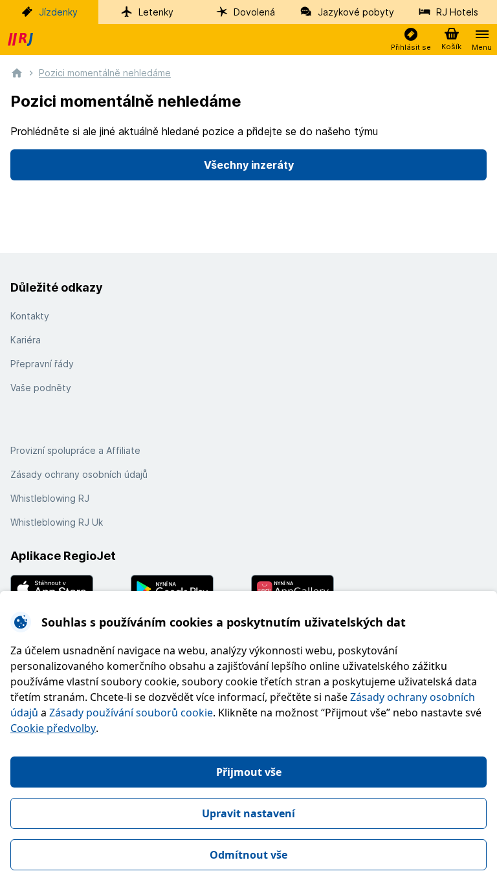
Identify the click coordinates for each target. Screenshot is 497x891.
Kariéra (25, 339)
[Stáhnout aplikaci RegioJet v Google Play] (188, 589)
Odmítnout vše (248, 855)
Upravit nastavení (248, 813)
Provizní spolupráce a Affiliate (75, 450)
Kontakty (29, 315)
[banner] (22, 39)
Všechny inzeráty (249, 164)
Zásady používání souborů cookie (131, 712)
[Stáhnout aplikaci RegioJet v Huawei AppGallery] (308, 589)
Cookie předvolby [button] (53, 728)
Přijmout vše (249, 772)
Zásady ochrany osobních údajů (79, 474)
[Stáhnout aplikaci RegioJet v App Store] (68, 589)
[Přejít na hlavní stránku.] (16, 72)
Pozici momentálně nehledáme (105, 72)
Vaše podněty (40, 387)
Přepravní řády (42, 363)
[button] (411, 40)
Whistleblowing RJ (49, 498)
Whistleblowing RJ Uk (56, 522)
